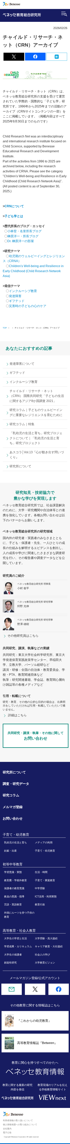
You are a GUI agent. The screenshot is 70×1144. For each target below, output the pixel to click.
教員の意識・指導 (14, 896)
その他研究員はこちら (22, 635)
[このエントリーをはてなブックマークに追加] (56, 58)
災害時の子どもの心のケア (27, 306)
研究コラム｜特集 (22, 424)
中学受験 (40, 888)
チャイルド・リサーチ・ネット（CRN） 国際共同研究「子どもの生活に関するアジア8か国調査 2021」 (37, 396)
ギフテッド (16, 301)
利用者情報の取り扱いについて (18, 1120)
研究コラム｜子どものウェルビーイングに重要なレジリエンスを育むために (36, 412)
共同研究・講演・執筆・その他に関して (36, 735)
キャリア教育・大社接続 (49, 946)
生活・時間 (41, 872)
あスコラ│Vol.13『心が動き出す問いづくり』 (37, 455)
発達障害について (22, 363)
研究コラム (11, 795)
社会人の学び (42, 954)
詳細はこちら (17, 715)
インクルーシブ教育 (23, 291)
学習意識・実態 (13, 872)
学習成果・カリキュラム (18, 946)
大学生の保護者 (13, 954)
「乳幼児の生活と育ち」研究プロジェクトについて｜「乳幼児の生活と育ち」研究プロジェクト (36, 438)
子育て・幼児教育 (45, 850)
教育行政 (40, 904)
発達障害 (15, 296)
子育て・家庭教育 (45, 880)
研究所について (20, 466)
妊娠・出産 (10, 850)
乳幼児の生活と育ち (15, 842)
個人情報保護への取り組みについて (20, 1124)
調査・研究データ (16, 784)
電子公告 (7, 1132)
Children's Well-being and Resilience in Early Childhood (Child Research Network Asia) (33, 271)
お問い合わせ (13, 818)
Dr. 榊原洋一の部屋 (20, 241)
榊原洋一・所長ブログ (22, 236)
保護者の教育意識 (14, 888)
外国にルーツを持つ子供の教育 (19, 914)
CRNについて (14, 206)
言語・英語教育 (13, 904)
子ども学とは (13, 216)
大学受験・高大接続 (46, 938)
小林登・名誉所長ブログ (24, 231)
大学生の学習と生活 (15, 938)
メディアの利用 (43, 842)
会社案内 (7, 1128)
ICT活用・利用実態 (46, 896)
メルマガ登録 (13, 807)
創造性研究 (10, 962)
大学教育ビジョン (45, 962)
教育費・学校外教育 (15, 880)
